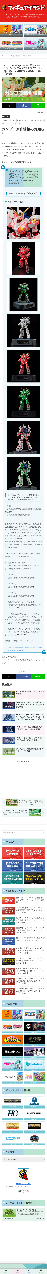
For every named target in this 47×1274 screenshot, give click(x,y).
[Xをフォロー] (23, 1190)
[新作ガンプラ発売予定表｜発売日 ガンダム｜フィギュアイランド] (12, 866)
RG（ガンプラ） (24, 120)
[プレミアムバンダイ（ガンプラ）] (12, 1101)
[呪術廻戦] (34, 1040)
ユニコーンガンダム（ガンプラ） (14, 123)
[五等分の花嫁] (12, 1078)
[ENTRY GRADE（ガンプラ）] (12, 1139)
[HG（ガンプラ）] (12, 1114)
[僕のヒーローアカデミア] (12, 1040)
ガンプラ (6, 116)
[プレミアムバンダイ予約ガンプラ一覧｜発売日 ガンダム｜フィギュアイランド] (34, 878)
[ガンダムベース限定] (34, 1101)
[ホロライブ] (34, 1065)
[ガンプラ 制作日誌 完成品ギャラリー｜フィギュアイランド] (34, 866)
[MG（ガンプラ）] (12, 1127)
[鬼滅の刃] (34, 1027)
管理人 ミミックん (23, 1184)
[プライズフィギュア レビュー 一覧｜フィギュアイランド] (34, 853)
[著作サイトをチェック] (20, 1190)
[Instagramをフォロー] (27, 1190)
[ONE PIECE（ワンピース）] (34, 1015)
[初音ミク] (12, 1065)
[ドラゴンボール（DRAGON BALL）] (12, 1015)
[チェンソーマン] (12, 1052)
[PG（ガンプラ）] (34, 1114)
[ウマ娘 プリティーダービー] (34, 1078)
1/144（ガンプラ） (9, 120)
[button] (43, 832)
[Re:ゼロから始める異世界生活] (34, 1052)
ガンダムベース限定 (38, 120)
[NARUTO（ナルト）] (12, 1027)
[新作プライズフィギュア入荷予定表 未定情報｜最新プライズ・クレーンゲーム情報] (12, 878)
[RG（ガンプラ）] (34, 1127)
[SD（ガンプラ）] (34, 1139)
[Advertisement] (23, 778)
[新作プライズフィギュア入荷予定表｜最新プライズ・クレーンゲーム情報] (12, 853)
